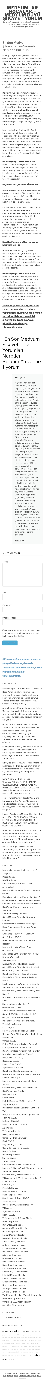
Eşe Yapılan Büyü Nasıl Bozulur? (16, 1047)
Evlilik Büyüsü (8, 1027)
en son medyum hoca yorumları (19, 1349)
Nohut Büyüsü (8, 1215)
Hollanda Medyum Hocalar (20, 763)
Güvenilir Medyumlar (11, 1007)
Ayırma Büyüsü (9, 960)
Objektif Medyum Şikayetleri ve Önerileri (21, 900)
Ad (4, 593)
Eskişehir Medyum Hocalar (14, 1248)
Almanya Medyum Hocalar (21, 846)
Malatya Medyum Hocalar (20, 747)
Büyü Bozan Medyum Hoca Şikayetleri (19, 974)
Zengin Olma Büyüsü (11, 1024)
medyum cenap (15, 1346)
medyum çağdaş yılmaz (28, 1335)
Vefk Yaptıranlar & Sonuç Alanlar (17, 1218)
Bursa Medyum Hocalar (12, 1225)
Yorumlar (22, 1378)
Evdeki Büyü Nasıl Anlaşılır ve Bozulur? (19, 1044)
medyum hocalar (9, 81)
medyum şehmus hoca (27, 1346)
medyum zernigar (15, 1343)
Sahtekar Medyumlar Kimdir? (15, 1004)
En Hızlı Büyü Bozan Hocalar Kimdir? (18, 1011)
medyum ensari (24, 1352)
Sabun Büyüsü (8, 1185)
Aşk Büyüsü (7, 1128)
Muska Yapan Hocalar (12, 1195)
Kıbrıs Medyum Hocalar (19, 779)
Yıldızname (7, 1208)
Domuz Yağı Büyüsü (11, 1155)
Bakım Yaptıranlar (10, 1151)
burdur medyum (13, 1359)
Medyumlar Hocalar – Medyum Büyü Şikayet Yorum (22, 13)
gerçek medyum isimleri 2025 (11, 1335)
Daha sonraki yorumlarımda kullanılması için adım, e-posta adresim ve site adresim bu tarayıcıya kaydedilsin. (21, 633)
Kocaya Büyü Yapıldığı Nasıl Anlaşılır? (19, 964)
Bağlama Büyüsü (9, 1094)
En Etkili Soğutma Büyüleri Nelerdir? (18, 1101)
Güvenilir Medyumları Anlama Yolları (18, 1175)
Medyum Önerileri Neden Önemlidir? (19, 1031)
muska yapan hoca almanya (16, 1331)
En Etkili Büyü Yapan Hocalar (15, 914)
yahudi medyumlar (29, 1340)
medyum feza (25, 1343)
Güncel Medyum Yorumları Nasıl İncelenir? (21, 967)
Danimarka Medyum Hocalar (15, 1252)
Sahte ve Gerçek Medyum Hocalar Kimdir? (21, 904)
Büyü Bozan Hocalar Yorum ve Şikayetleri (21, 1074)
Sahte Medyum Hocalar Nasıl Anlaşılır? (19, 924)
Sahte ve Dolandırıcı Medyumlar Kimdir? (20, 987)
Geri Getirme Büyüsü (11, 937)
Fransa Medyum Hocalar (19, 798)
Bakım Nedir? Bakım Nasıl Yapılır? (17, 1205)
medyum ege (6, 1346)
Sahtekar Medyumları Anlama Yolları (24, 708)
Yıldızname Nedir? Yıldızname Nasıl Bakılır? (21, 1178)
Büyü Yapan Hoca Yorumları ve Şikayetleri (21, 1051)
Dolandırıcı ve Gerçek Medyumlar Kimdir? (21, 897)
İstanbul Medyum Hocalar (14, 1275)
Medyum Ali (37, 1376)
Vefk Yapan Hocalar (11, 1131)
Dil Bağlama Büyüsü (11, 1134)
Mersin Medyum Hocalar (13, 1235)
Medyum (36, 61)
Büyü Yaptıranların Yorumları (15, 1124)
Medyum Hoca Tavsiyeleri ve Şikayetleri (20, 1114)
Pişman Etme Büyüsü (11, 1064)
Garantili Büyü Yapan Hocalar (15, 970)
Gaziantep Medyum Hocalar (14, 1228)
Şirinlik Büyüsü (9, 1201)
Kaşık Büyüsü (8, 1141)
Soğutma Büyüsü (10, 1104)
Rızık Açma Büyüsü (10, 1061)
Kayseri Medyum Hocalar (13, 1278)
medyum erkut (27, 1355)
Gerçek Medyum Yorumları (14, 1138)
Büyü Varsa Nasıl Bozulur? (14, 1091)
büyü (36, 176)
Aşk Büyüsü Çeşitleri (11, 1211)
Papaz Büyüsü (8, 877)
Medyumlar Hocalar (13, 1318)
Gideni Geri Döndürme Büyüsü (15, 1148)
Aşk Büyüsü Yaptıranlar (13, 1068)
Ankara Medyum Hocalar (20, 830)
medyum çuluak (35, 1331)
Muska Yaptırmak (10, 1221)
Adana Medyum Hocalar (13, 1255)
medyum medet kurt (13, 1352)
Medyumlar (14, 1376)
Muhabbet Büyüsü (10, 1121)
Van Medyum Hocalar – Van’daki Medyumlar (22, 1295)
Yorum (5, 562)
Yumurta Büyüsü (9, 1118)
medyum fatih (34, 1343)
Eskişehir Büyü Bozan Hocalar (15, 1282)
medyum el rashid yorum (18, 1338)
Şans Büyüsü (8, 1098)
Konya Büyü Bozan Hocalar (14, 1268)
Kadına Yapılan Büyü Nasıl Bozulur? (18, 934)
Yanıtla (18, 540)
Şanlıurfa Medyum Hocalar (14, 1242)
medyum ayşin (30, 1338)
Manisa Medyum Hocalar (13, 1262)
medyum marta (33, 1352)
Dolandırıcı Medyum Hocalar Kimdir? (18, 1021)
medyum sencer (7, 1355)
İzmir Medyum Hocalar (12, 1258)
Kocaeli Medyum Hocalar (13, 1265)
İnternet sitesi (9, 618)
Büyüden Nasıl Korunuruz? (14, 1191)
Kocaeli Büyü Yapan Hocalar (15, 1272)
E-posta (6, 605)
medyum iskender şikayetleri (14, 1340)
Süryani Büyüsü (9, 1158)
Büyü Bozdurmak (10, 880)
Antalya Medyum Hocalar (13, 1245)
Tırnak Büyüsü (8, 1161)
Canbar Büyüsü (9, 1041)
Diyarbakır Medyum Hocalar (15, 1238)
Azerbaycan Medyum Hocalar (23, 814)
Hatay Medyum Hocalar (13, 1231)
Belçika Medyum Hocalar (13, 1285)
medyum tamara (17, 1355)
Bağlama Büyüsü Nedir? (13, 1144)
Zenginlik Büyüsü (10, 1188)
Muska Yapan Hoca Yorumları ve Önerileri (21, 984)
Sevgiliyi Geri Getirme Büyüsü (15, 1198)
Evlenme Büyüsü (9, 1181)
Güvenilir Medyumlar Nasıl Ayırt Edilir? (19, 1088)
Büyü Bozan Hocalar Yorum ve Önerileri (20, 1071)
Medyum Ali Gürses (25, 1376)
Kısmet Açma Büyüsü (11, 1078)
